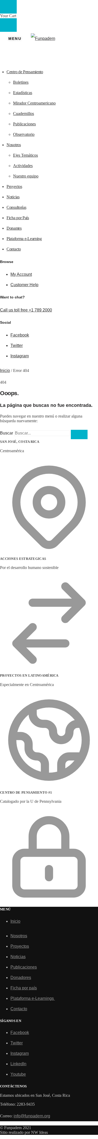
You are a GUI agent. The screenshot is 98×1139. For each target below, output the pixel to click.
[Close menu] (8, 7)
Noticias (18, 956)
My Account (21, 274)
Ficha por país (23, 988)
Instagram (19, 356)
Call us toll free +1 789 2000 (26, 310)
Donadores (20, 977)
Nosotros (18, 936)
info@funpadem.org (32, 1116)
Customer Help (24, 285)
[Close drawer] (8, 25)
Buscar (6, 433)
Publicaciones (23, 967)
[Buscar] (79, 434)
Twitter (16, 345)
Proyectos (19, 946)
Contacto (18, 1009)
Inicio (5, 370)
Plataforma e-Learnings (32, 998)
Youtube (18, 1074)
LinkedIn (18, 1064)
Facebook (19, 335)
